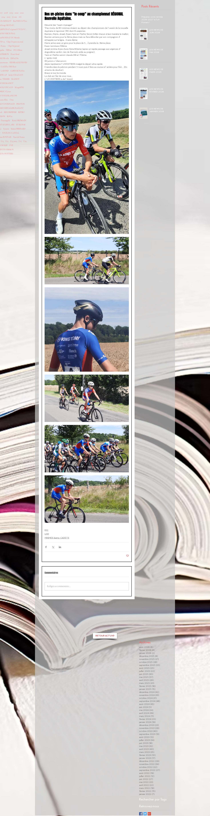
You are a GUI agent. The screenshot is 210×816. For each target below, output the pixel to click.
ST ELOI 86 (20, 124)
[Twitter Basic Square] (145, 813)
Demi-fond (15, 54)
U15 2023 (13, 141)
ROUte (10, 116)
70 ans (14, 17)
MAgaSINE (19, 87)
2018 (6, 13)
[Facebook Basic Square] (140, 813)
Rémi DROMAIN (19, 120)
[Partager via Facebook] (46, 547)
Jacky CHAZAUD (16, 75)
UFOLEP (3, 145)
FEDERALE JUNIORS (18, 62)
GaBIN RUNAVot (17, 71)
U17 (20, 141)
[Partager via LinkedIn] (60, 547)
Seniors (6, 129)
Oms (12, 100)
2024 (3, 17)
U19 (25, 141)
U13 (2, 141)
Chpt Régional (13, 46)
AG (20, 17)
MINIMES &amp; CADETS (57, 538)
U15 (6, 141)
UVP (11, 145)
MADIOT (15, 79)
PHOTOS (20, 104)
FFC (46, 530)
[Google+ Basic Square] (149, 813)
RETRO (21, 112)
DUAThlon (17, 50)
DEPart (9, 50)
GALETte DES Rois (8, 66)
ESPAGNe (15, 58)
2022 (22, 13)
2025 (8, 17)
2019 (11, 13)
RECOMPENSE (10, 112)
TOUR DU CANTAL (10, 133)
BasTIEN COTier (20, 21)
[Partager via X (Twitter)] (53, 547)
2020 (16, 13)
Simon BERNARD (18, 129)
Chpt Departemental (15, 42)
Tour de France (19, 137)
